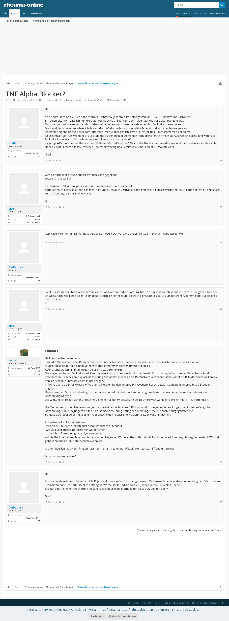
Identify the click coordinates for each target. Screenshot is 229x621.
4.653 (37, 219)
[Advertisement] (114, 49)
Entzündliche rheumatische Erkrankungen (52, 100)
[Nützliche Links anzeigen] (220, 83)
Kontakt (147, 603)
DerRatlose (100, 100)
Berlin (37, 374)
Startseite (133, 603)
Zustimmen (97, 616)
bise (11, 208)
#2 (220, 207)
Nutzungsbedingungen (176, 603)
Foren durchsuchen (17, 20)
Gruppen (36, 13)
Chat (25, 13)
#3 (220, 242)
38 (39, 156)
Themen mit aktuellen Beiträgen (50, 20)
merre (13, 360)
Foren (14, 13)
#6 (220, 502)
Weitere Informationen (122, 616)
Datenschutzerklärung (205, 603)
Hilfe (157, 603)
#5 (220, 462)
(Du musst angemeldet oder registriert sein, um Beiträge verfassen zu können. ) (180, 530)
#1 (220, 160)
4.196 (37, 371)
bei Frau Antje (33, 222)
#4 (220, 309)
